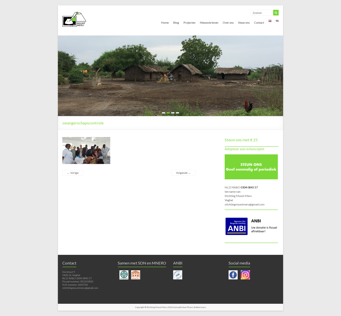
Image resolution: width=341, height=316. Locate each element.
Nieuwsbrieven (209, 22)
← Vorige (73, 172)
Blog (176, 22)
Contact (259, 22)
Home (165, 22)
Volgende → (183, 172)
